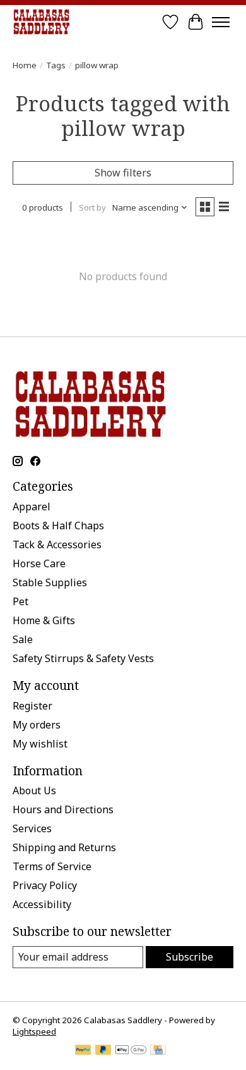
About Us (34, 790)
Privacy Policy (45, 885)
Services (32, 828)
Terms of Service (52, 866)
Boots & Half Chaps (58, 525)
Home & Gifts (44, 620)
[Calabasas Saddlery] (41, 22)
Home (25, 65)
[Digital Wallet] (130, 1051)
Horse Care (39, 563)
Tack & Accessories (57, 544)
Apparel (31, 506)
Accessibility (42, 904)
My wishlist (40, 744)
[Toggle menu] (220, 22)
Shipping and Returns (64, 847)
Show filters (123, 173)
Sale (23, 639)
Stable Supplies (50, 582)
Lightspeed (34, 1031)
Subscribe (189, 957)
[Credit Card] (158, 1051)
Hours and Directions (63, 809)
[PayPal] (83, 1051)
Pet (20, 601)
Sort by (92, 207)
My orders (37, 725)
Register (32, 706)
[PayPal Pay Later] (103, 1051)
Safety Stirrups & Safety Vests (83, 658)
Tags (56, 65)
